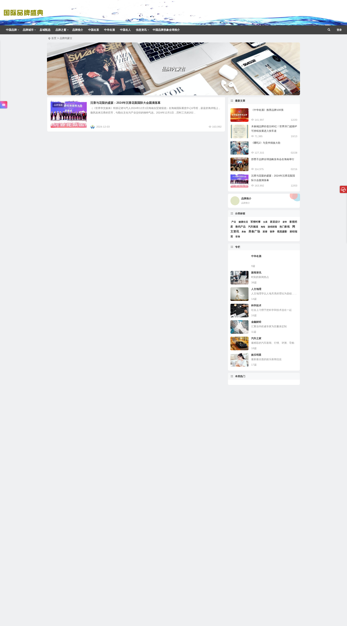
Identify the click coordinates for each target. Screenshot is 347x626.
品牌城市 (28, 29)
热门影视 (285, 226)
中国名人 (125, 29)
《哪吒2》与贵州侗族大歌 (265, 142)
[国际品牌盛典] (23, 15)
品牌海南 (58, 105)
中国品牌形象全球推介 (166, 29)
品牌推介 (77, 29)
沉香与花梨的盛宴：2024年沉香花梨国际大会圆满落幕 (125, 102)
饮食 (237, 236)
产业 (233, 221)
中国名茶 (93, 29)
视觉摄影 (282, 231)
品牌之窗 (60, 29)
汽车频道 (253, 226)
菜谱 (265, 231)
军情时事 (255, 221)
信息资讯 (141, 29)
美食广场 (254, 231)
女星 (265, 222)
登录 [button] (339, 29)
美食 (244, 231)
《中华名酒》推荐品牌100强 (267, 109)
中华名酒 (109, 29)
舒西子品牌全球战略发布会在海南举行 (272, 159)
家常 (285, 222)
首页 (53, 38)
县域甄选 (45, 29)
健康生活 (243, 221)
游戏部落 (272, 226)
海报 (263, 227)
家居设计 (275, 221)
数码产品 (240, 226)
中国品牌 (11, 29)
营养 (272, 231)
